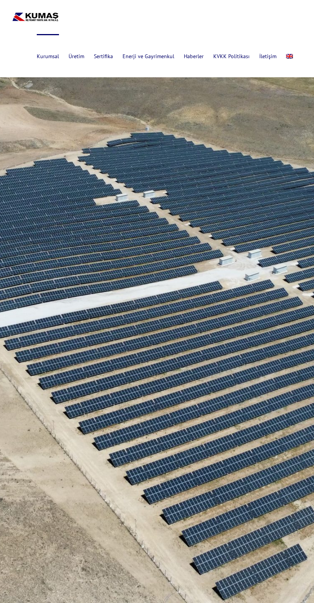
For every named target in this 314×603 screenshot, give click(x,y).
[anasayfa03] (157, 301)
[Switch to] (289, 55)
